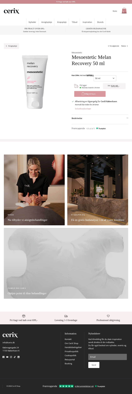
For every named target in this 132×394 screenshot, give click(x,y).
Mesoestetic (77, 52)
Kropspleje (62, 22)
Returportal (70, 359)
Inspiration (87, 22)
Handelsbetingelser (73, 347)
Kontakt (68, 339)
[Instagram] (11, 357)
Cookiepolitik (70, 355)
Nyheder (32, 22)
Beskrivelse (77, 118)
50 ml (97, 78)
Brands (100, 22)
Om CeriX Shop (71, 343)
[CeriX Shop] (11, 11)
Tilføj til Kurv (90, 94)
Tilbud (74, 22)
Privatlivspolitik (71, 351)
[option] (35, 82)
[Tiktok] (15, 357)
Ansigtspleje (46, 22)
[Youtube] (7, 357)
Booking (68, 363)
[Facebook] (4, 357)
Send (94, 365)
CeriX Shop (16, 386)
